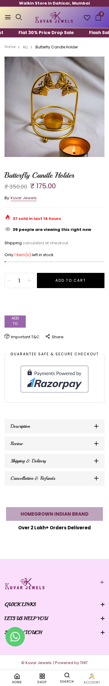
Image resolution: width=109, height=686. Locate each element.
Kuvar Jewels (24, 198)
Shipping (13, 243)
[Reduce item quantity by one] (9, 280)
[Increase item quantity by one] (29, 280)
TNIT (84, 663)
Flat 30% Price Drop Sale (40, 33)
